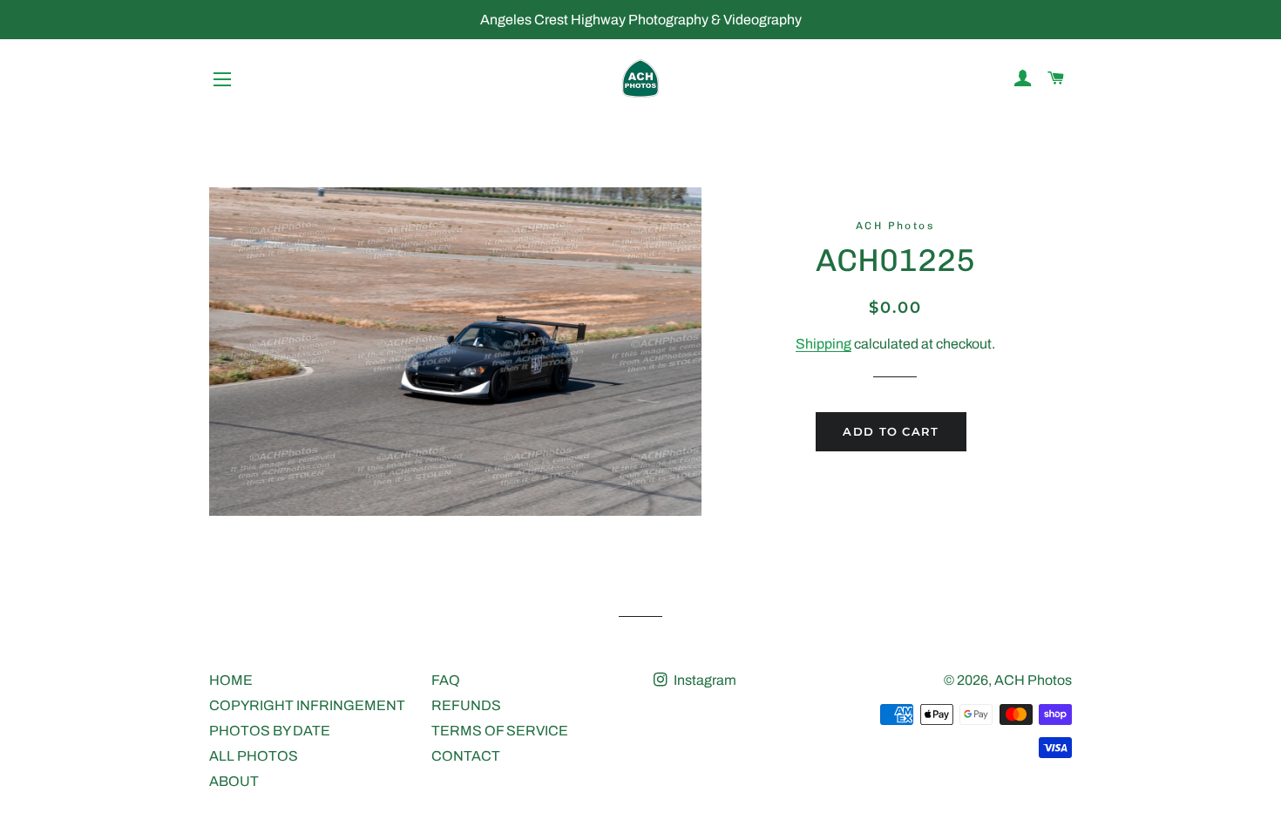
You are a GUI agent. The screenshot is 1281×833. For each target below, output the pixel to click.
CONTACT (465, 755)
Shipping (823, 343)
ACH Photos (1033, 680)
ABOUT (234, 781)
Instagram (703, 680)
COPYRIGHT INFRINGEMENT (307, 705)
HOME (231, 680)
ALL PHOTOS (253, 755)
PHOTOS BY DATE (269, 730)
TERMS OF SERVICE (499, 730)
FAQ (445, 680)
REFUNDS (466, 705)
